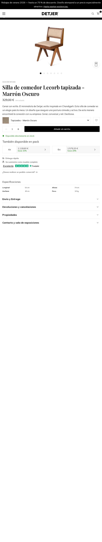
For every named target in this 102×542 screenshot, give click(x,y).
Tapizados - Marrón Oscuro (24, 120)
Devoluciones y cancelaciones (19, 206)
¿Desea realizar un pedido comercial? (18, 172)
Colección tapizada (8, 82)
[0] (98, 13)
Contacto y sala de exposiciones (20, 222)
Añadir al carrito (62, 129)
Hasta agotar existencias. (55, 6)
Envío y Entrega (11, 199)
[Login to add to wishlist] (96, 120)
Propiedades (9, 214)
